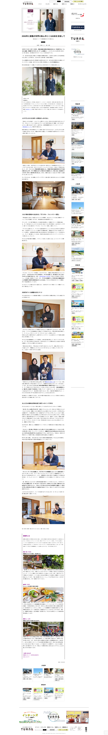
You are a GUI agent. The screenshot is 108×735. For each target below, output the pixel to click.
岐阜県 (73, 149)
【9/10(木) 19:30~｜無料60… (59, 693)
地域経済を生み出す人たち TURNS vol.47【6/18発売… (76, 195)
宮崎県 (38, 45)
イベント (37, 727)
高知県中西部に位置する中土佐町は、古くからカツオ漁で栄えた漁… (59, 677)
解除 (74, 728)
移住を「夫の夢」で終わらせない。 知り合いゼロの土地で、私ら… (59, 695)
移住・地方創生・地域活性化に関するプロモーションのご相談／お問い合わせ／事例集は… (77, 213)
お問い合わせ (71, 729)
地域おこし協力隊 (77, 344)
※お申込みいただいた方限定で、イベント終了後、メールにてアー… (37, 696)
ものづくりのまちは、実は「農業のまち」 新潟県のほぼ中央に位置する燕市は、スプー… (77, 342)
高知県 (73, 243)
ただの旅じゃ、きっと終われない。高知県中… (59, 675)
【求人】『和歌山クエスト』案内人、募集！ (48, 694)
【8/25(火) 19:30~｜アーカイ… (37, 694)
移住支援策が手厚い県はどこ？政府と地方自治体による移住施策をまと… (77, 211)
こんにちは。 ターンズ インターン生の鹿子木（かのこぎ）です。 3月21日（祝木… (77, 147)
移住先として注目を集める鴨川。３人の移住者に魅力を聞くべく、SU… (77, 175)
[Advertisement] (77, 81)
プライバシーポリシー (72, 730)
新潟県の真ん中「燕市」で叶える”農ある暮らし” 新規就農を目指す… (77, 340)
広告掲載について (80, 729)
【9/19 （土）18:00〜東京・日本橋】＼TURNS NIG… (77, 276)
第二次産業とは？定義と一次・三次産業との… (48, 675)
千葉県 (73, 179)
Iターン (60, 697)
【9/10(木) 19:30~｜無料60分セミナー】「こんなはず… (77, 324)
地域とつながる (77, 243)
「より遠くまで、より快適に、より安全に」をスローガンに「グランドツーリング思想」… (77, 177)
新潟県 (73, 344)
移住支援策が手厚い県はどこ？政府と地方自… (37, 675)
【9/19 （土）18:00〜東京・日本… (27, 694)
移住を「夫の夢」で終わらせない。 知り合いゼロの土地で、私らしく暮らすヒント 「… (77, 327)
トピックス (43, 727)
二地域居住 (28, 698)
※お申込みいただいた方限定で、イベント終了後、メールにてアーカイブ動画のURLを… (77, 294)
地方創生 (24, 699)
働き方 (79, 199)
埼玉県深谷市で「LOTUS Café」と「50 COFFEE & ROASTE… (76, 133)
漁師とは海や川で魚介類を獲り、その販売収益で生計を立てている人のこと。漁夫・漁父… (77, 117)
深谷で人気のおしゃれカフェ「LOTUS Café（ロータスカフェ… (77, 131)
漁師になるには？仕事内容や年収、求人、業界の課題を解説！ (77, 115)
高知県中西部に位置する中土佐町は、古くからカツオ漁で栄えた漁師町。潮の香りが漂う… (77, 241)
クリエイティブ (39, 698)
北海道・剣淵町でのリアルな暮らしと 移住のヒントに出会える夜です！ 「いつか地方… (77, 278)
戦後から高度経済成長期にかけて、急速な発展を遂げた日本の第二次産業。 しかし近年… (77, 227)
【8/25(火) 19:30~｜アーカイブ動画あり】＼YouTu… (77, 292)
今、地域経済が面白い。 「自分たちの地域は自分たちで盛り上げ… (27, 677)
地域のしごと (58, 727)
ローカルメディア (36, 699)
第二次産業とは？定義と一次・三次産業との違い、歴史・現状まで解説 (77, 225)
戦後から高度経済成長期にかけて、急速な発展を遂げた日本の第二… (48, 677)
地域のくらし (42, 45)
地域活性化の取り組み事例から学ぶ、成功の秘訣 (77, 256)
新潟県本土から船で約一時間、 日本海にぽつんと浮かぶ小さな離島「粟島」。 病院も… (77, 162)
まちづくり (73, 260)
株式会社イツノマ (29, 109)
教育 (47, 45)
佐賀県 (73, 199)
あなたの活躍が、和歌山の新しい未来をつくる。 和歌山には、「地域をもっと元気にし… (77, 311)
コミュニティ (78, 260)
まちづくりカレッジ (49, 382)
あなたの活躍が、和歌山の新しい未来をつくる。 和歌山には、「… (48, 696)
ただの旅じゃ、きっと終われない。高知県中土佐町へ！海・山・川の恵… (77, 239)
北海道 (24, 698)
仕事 (56, 698)
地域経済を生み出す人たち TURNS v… (27, 675)
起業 (49, 45)
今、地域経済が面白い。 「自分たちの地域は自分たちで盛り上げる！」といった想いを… (77, 197)
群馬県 (35, 698)
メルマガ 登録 (71, 728)
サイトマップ (79, 730)
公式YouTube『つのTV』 (45, 276)
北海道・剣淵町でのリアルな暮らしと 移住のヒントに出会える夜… (27, 696)
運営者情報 (79, 728)
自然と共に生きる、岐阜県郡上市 (76, 145)
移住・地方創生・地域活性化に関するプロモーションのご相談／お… (37, 677)
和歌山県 (46, 698)
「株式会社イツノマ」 (27, 127)
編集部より (65, 727)
